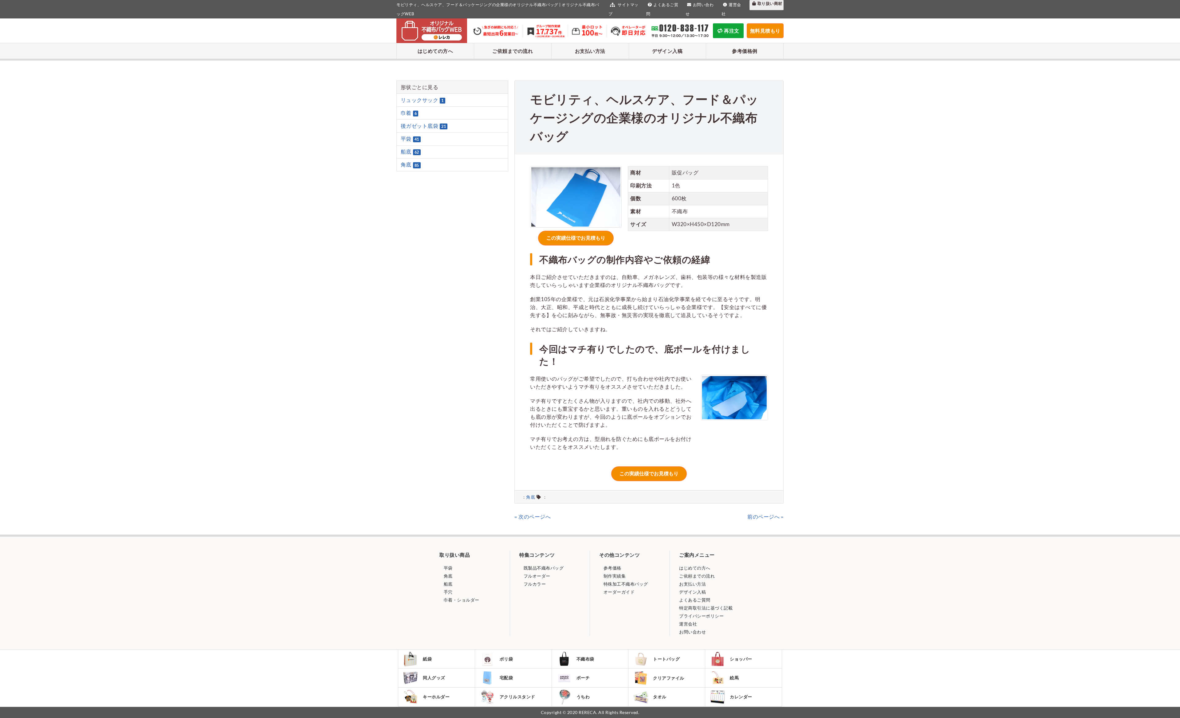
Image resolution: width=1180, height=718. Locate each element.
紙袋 (427, 658)
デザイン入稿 (667, 51)
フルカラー (534, 584)
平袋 (410, 138)
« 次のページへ (532, 516)
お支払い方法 (590, 51)
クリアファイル (668, 678)
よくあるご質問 (694, 599)
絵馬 (734, 677)
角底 (530, 497)
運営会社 (688, 623)
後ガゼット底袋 (423, 126)
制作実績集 (614, 576)
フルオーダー (536, 576)
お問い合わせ (692, 631)
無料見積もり (765, 30)
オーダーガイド (618, 591)
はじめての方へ (435, 51)
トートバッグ (666, 658)
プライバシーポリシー (701, 615)
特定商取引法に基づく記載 (706, 607)
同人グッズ (434, 677)
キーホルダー (436, 696)
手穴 (447, 591)
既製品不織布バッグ (543, 568)
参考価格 (611, 568)
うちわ (583, 696)
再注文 (731, 30)
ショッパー (741, 658)
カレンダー (741, 696)
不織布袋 (585, 658)
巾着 (409, 113)
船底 (410, 151)
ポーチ (583, 677)
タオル (660, 696)
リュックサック (422, 100)
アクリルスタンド (517, 696)
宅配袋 (506, 677)
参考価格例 (744, 51)
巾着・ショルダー (460, 599)
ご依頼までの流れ (512, 51)
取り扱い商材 (769, 3)
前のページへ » (765, 516)
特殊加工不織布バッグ (625, 584)
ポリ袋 (506, 658)
